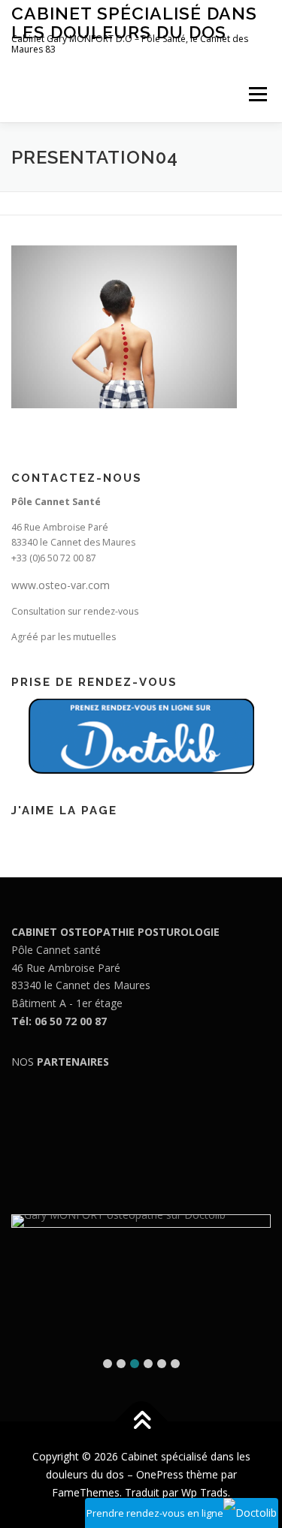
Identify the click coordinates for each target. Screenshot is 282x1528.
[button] (107, 1363)
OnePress (159, 1474)
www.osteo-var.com (60, 585)
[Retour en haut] (141, 1421)
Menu (256, 94)
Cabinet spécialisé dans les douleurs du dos (134, 22)
